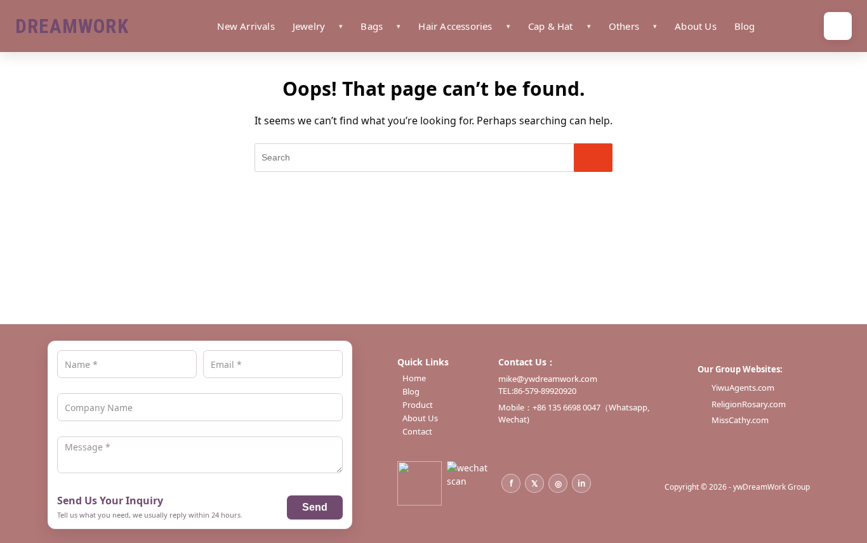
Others (624, 26)
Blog (744, 26)
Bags (372, 26)
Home (414, 378)
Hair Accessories (455, 26)
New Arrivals (245, 26)
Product (417, 405)
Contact (417, 431)
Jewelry (309, 26)
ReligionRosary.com (748, 404)
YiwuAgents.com (742, 387)
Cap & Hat (550, 26)
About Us (696, 26)
